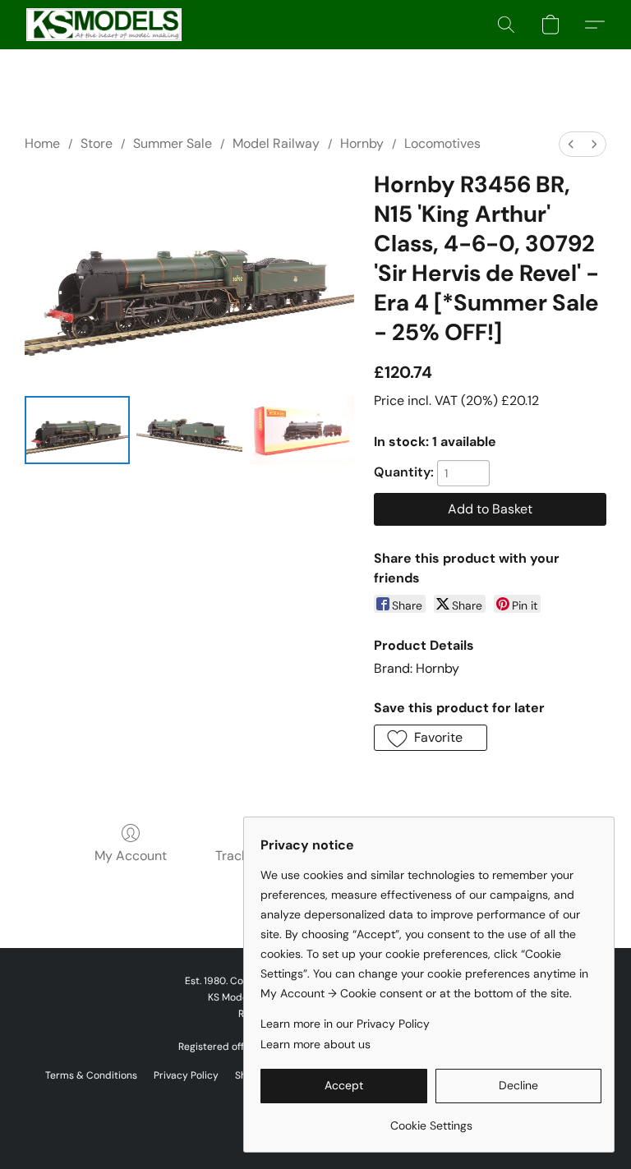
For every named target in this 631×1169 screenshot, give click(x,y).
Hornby (362, 143)
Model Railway (276, 143)
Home (42, 143)
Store (97, 143)
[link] (430, 1119)
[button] (104, 24)
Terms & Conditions (91, 1075)
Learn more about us (315, 1044)
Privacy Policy (186, 1075)
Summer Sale (172, 143)
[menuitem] (571, 144)
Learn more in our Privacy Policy (345, 1023)
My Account (130, 855)
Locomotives (442, 143)
